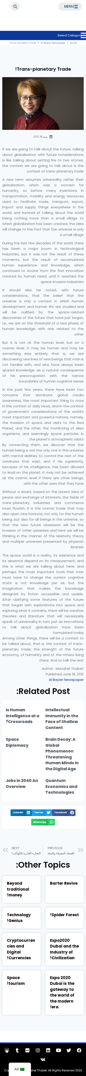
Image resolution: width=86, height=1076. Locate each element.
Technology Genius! (19, 918)
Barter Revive (64, 883)
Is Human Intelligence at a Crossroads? (22, 715)
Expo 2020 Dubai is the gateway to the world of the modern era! (62, 992)
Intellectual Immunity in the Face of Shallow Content (61, 718)
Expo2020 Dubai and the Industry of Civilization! (64, 949)
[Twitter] (68, 1050)
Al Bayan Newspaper (26, 24)
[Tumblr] (17, 1050)
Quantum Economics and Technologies (61, 786)
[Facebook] (79, 1050)
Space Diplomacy (17, 742)
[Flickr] (27, 1050)
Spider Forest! (64, 915)
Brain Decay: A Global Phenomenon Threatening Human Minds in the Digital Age (62, 754)
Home (55, 24)
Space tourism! (16, 980)
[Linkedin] (48, 1050)
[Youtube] (58, 1050)
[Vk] (43, 1059)
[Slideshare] (6, 1050)
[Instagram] (37, 1050)
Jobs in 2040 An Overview (22, 783)
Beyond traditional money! (18, 889)
